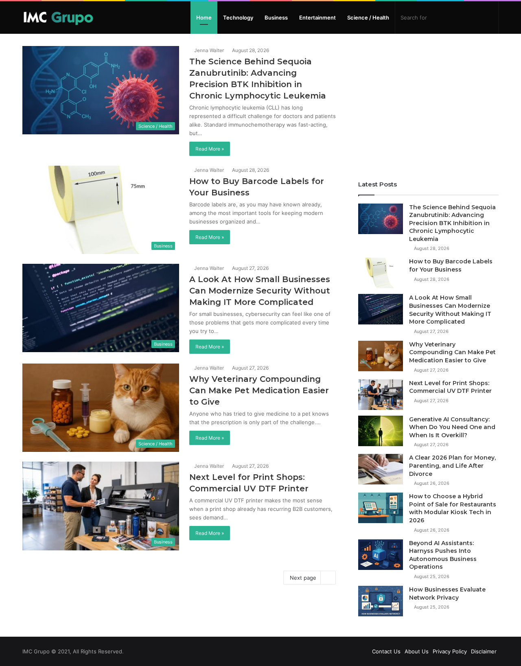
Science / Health (368, 17)
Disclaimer (484, 651)
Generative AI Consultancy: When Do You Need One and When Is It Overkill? (452, 427)
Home (204, 17)
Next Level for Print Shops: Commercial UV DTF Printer (450, 387)
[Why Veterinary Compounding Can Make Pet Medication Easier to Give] (380, 356)
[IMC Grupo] (58, 17)
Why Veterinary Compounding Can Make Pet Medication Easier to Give (259, 390)
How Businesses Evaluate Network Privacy (447, 593)
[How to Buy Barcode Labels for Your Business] (380, 273)
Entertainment (317, 17)
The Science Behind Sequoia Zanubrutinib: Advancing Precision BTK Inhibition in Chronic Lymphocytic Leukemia (452, 223)
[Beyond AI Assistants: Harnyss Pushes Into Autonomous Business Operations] (380, 554)
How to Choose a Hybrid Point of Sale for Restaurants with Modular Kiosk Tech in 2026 (452, 508)
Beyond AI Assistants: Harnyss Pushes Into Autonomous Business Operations (443, 555)
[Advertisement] (428, 103)
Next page (303, 577)
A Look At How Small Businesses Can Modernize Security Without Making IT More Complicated (259, 290)
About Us (417, 651)
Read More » (209, 149)
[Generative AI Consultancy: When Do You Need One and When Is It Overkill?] (380, 431)
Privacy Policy (450, 651)
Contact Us (386, 651)
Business (276, 17)
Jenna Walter (208, 50)
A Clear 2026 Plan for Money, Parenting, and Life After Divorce (452, 465)
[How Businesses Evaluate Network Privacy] (380, 601)
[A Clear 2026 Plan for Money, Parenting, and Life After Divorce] (380, 469)
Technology (238, 17)
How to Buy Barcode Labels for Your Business (451, 265)
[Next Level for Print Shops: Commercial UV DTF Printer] (380, 394)
